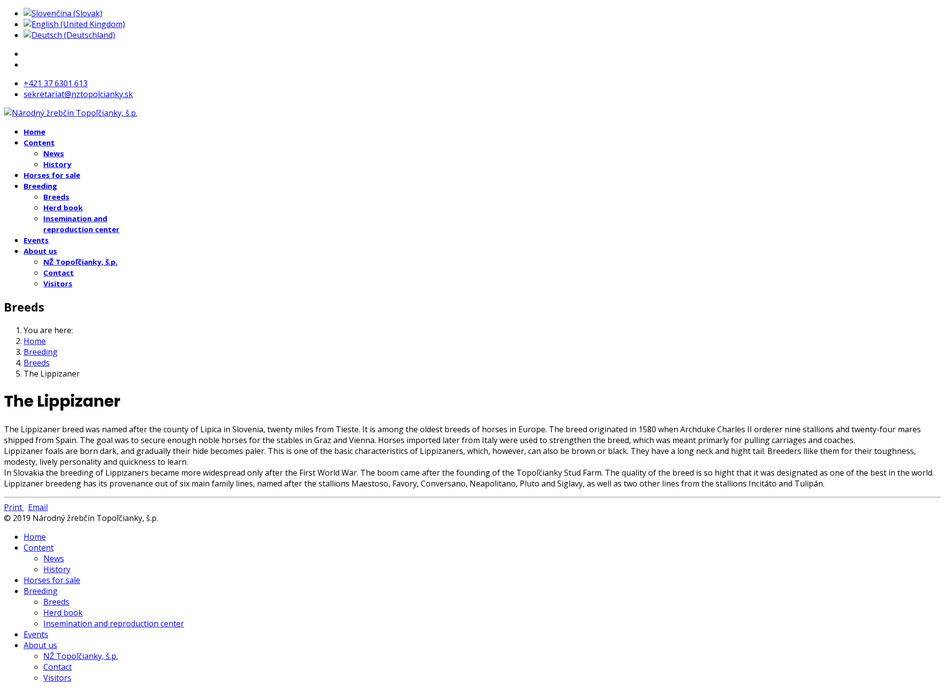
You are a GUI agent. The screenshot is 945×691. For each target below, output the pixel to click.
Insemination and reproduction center (113, 623)
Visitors (57, 283)
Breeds (56, 197)
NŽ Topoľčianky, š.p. (80, 262)
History (57, 164)
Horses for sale (52, 175)
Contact (58, 272)
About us (40, 251)
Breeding (40, 186)
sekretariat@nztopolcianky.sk (78, 94)
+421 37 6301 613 (56, 83)
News (53, 153)
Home (34, 132)
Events (36, 240)
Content (39, 142)
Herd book (63, 207)
